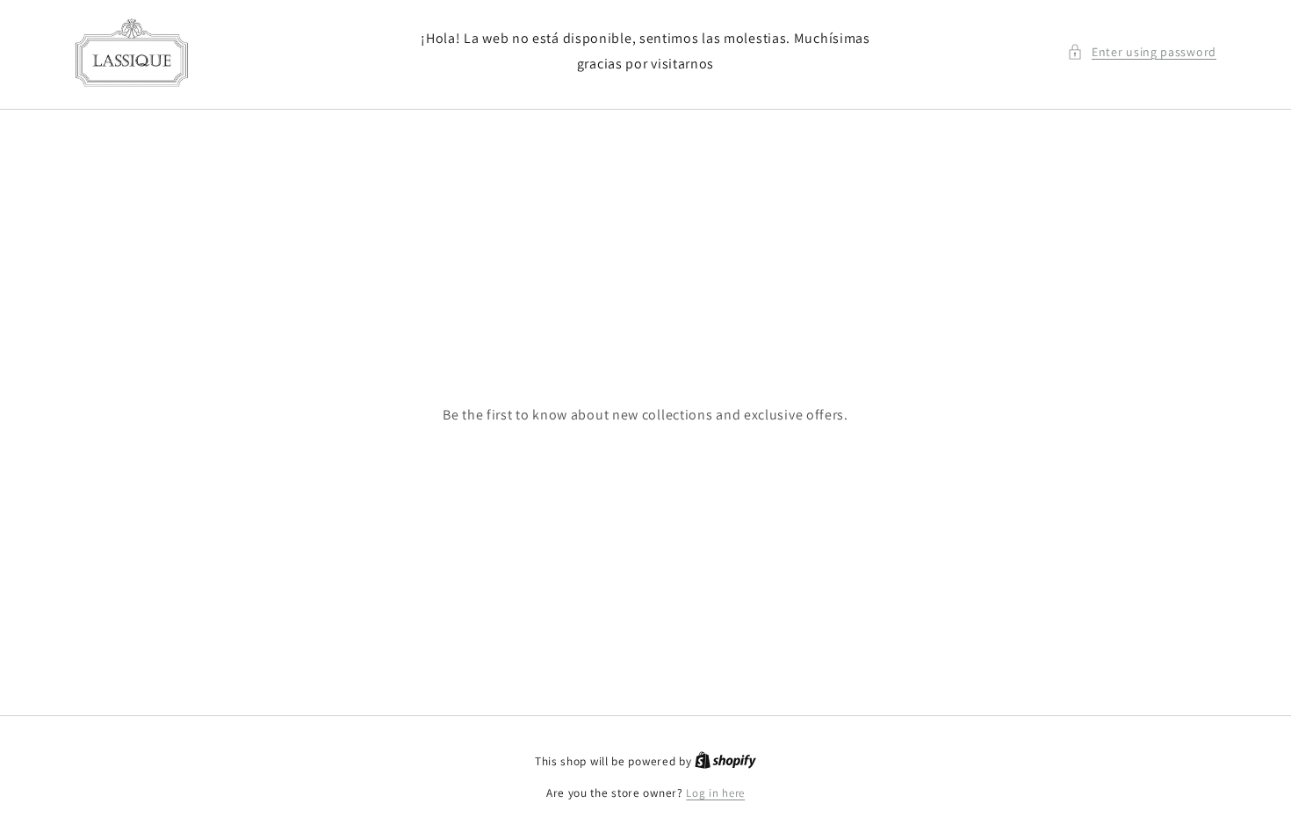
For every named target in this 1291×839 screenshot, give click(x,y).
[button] (1141, 52)
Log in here (715, 792)
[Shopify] (725, 761)
